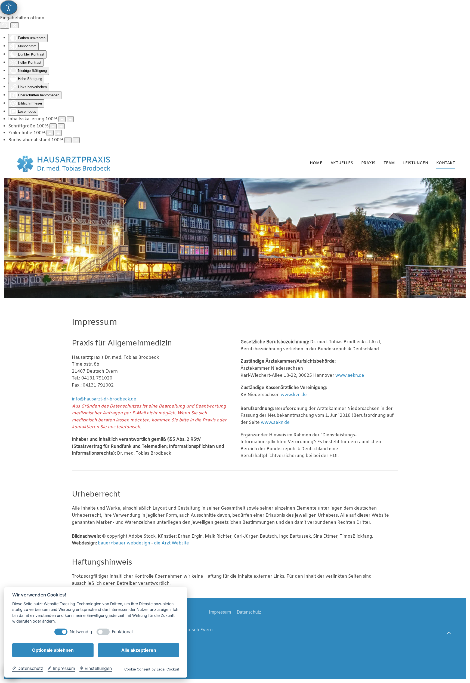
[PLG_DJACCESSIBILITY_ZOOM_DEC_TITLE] (62, 119)
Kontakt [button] (445, 163)
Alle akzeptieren (138, 650)
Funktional (122, 631)
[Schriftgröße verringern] (53, 126)
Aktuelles (341, 163)
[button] (449, 633)
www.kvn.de (294, 395)
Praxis (368, 163)
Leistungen (415, 163)
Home (316, 163)
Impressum (220, 612)
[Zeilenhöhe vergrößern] (58, 133)
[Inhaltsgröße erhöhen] (70, 119)
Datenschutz (249, 612)
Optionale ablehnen (53, 650)
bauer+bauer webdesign (124, 543)
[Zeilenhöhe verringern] (50, 133)
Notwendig (81, 631)
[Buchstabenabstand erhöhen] (76, 140)
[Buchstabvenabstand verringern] (68, 140)
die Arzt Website (171, 543)
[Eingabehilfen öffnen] (8, 7)
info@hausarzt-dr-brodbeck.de (104, 399)
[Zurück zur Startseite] (64, 163)
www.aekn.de (349, 375)
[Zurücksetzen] (4, 25)
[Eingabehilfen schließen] (14, 25)
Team (389, 163)
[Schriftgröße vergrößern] (61, 126)
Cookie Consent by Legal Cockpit (151, 669)
